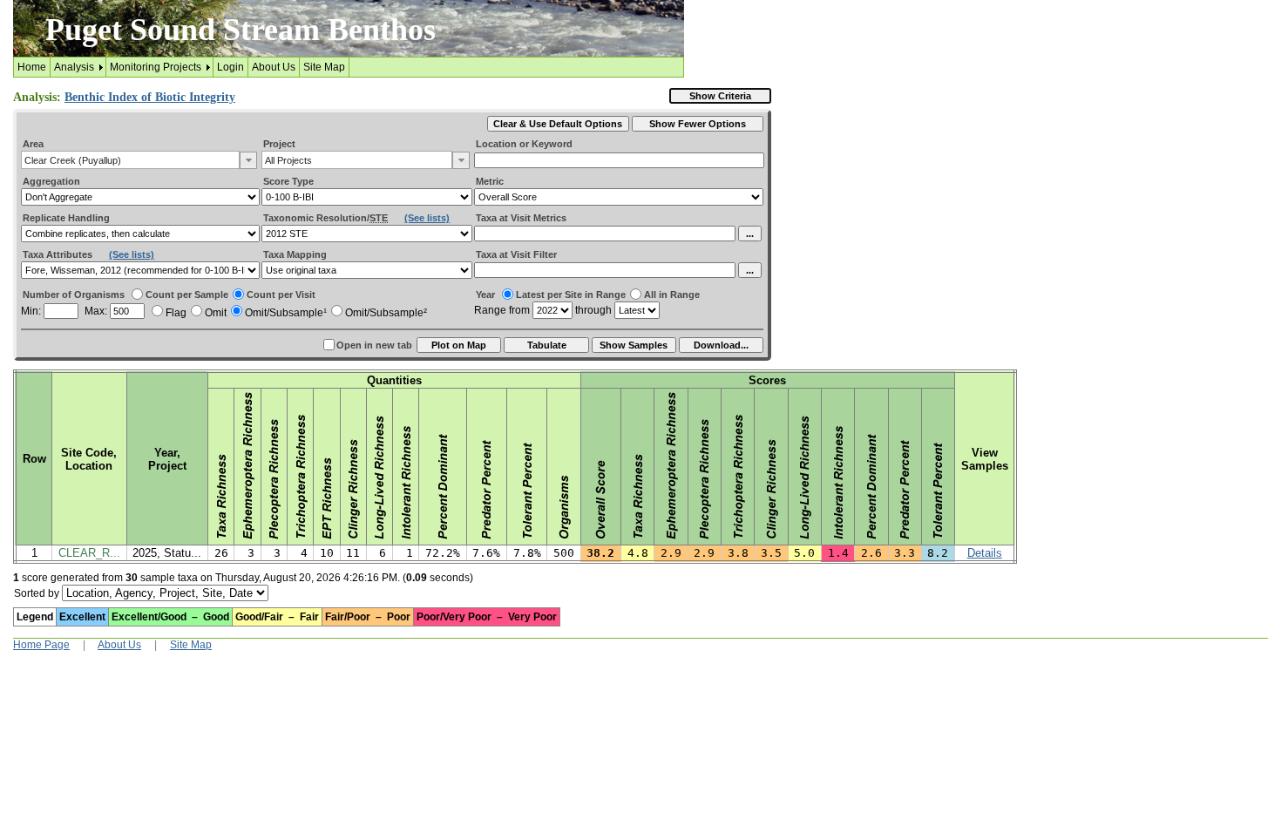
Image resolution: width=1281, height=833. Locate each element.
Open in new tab (374, 345)
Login (230, 67)
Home (31, 67)
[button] (248, 160)
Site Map (324, 67)
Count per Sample (187, 294)
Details (984, 552)
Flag (176, 313)
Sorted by (36, 593)
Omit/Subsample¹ (286, 313)
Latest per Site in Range (571, 294)
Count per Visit (281, 294)
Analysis (74, 67)
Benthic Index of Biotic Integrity (149, 97)
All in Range (672, 294)
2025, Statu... (166, 552)
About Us (273, 67)
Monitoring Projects (155, 67)
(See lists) (427, 218)
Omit (216, 313)
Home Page (41, 645)
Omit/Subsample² (386, 313)
